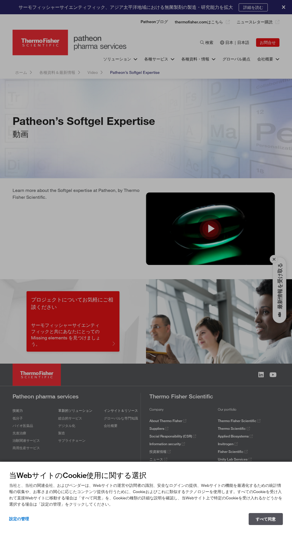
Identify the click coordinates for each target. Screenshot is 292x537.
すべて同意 (266, 519)
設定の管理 (19, 518)
